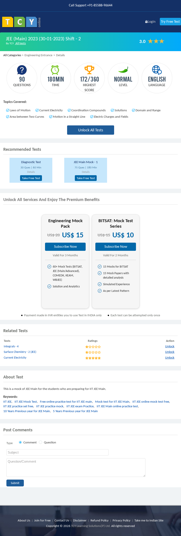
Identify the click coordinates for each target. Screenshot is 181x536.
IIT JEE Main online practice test (117, 406)
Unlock (169, 346)
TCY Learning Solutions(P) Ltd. (91, 526)
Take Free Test (31, 178)
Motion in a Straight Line (69, 117)
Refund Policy (99, 520)
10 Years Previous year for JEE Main (26, 411)
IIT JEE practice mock (49, 406)
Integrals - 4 (11, 346)
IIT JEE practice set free (18, 406)
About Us (24, 520)
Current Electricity (51, 110)
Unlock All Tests (90, 130)
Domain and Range (148, 110)
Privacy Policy (121, 520)
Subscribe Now (65, 246)
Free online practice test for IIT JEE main (66, 402)
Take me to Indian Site (148, 520)
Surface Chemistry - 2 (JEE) (20, 352)
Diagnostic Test (31, 162)
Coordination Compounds (88, 110)
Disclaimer (80, 520)
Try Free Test (170, 21)
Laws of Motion (20, 110)
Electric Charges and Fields (111, 117)
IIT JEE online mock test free (150, 402)
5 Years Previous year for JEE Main (75, 411)
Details (31, 171)
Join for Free (42, 520)
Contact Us (62, 520)
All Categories (12, 55)
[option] (35, 170)
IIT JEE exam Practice (80, 406)
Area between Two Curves (27, 117)
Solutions (121, 110)
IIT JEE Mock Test (26, 402)
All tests (20, 43)
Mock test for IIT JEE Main (112, 402)
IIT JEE (7, 402)
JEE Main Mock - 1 (86, 162)
